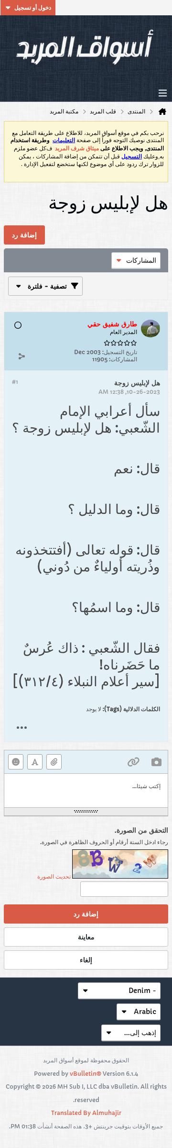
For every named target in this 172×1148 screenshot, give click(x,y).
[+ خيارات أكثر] (21, 728)
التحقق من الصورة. (141, 830)
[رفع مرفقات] (54, 761)
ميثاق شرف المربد (77, 148)
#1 (15, 381)
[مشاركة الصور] (156, 761)
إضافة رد (86, 914)
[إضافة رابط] (133, 761)
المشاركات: (123, 359)
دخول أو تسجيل (32, 7)
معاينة (86, 937)
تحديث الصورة (54, 876)
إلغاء (86, 960)
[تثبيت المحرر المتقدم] (35, 761)
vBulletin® (85, 1073)
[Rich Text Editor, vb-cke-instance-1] (86, 790)
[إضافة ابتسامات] (15, 761)
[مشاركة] (21, 356)
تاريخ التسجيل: (119, 352)
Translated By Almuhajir (86, 1112)
